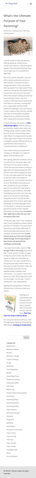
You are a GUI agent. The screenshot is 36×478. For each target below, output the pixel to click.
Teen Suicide (11, 446)
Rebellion (10, 423)
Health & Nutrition (13, 379)
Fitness (9, 373)
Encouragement (12, 369)
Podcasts (10, 416)
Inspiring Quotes (17, 31)
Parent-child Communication (17, 393)
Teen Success (11, 443)
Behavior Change (13, 356)
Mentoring (10, 389)
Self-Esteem (11, 426)
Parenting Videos (13, 406)
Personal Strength (13, 413)
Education (10, 366)
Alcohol (9, 353)
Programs (10, 420)
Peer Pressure (12, 410)
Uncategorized (12, 450)
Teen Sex (10, 440)
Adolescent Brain (13, 349)
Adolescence (8, 31)
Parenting (26, 31)
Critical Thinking (12, 359)
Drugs (9, 363)
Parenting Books (9, 33)
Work (8, 453)
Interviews (10, 386)
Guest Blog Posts (13, 376)
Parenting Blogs (12, 399)
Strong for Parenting (14, 430)
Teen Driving (11, 436)
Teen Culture (11, 433)
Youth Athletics (12, 456)
